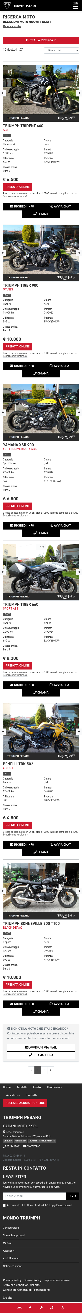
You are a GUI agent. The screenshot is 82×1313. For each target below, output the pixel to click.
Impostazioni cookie (57, 1280)
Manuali (7, 1243)
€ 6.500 (11, 180)
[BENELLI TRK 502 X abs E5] (41, 731)
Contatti (31, 1095)
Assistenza (13, 1095)
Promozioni (54, 1087)
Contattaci (33, 1146)
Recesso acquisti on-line (25, 1103)
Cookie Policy (32, 1280)
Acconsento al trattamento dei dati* (27, 1205)
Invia (72, 1196)
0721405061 (13, 1146)
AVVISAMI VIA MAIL (42, 1047)
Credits (7, 1297)
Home (7, 1087)
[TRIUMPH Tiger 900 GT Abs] (41, 253)
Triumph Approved (13, 1235)
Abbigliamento (11, 1258)
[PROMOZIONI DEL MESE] (30, 1308)
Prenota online (18, 187)
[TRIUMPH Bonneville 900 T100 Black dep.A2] (41, 891)
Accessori (8, 1250)
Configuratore (11, 1227)
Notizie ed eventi (12, 1266)
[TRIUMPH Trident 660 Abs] (41, 93)
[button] (75, 6)
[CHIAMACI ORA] (52, 1308)
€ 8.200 (11, 658)
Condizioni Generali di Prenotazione (26, 1290)
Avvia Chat (62, 206)
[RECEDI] (62, 1308)
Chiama (43, 214)
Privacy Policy (12, 1280)
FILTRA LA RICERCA (40, 40)
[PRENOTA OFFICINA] (41, 1308)
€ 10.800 (12, 339)
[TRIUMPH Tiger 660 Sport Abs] (41, 572)
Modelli (22, 1087)
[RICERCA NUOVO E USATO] (19, 1308)
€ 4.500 (11, 818)
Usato (37, 1087)
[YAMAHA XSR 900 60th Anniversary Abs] (41, 412)
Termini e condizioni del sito (21, 1285)
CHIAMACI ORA (42, 1055)
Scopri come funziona (14, 196)
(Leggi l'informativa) (60, 1205)
